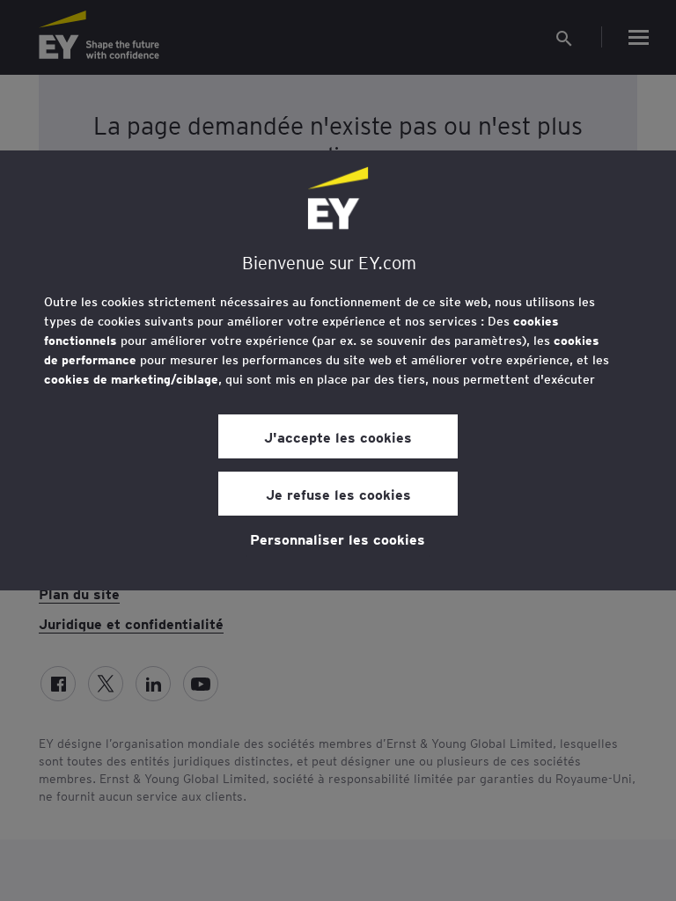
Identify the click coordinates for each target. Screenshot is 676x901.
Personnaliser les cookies (337, 538)
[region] (338, 370)
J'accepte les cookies (338, 436)
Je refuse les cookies (338, 493)
